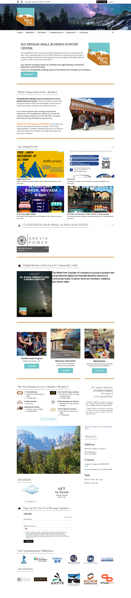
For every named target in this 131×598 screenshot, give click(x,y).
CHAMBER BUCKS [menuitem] (56, 32)
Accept (125, 595)
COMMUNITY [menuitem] (71, 32)
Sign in (112, 2)
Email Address (28, 519)
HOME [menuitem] (19, 32)
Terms (32, 537)
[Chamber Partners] (24, 580)
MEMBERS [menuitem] (30, 32)
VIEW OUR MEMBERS (49, 419)
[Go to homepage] (27, 17)
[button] (113, 32)
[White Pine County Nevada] (48, 450)
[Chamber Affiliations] (24, 559)
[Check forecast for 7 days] (30, 493)
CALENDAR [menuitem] (83, 32)
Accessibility (103, 2)
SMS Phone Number (30, 526)
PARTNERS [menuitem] (41, 32)
